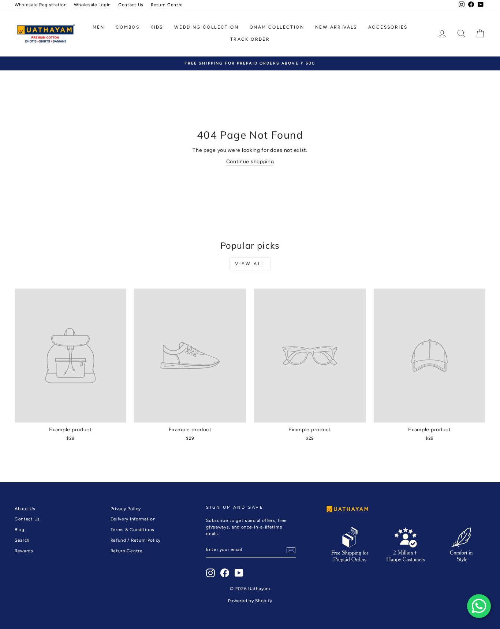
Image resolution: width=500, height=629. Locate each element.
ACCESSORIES (387, 27)
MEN (99, 27)
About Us (25, 508)
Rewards (24, 550)
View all (250, 263)
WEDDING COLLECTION (206, 27)
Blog (20, 529)
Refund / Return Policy (136, 540)
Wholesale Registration (41, 4)
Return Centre (167, 4)
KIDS (156, 27)
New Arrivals (336, 27)
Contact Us (130, 4)
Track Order (250, 39)
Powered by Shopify (250, 600)
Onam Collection (277, 27)
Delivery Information (133, 519)
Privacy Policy (126, 508)
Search (22, 540)
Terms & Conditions (133, 529)
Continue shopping (250, 161)
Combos (127, 27)
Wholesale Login (92, 4)
